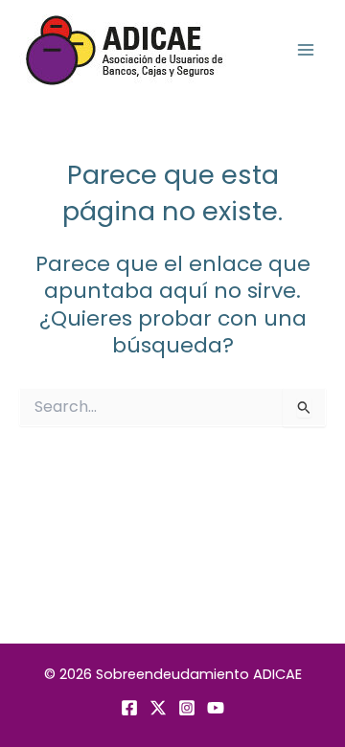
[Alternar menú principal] (306, 50)
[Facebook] (129, 707)
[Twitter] (158, 707)
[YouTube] (215, 707)
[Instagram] (187, 707)
